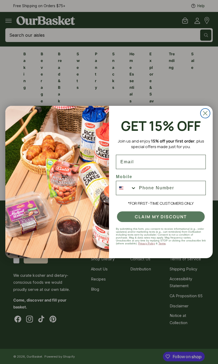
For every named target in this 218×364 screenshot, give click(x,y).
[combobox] (126, 188)
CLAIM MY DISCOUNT (161, 217)
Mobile (124, 176)
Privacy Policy (146, 243)
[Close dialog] (205, 113)
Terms (162, 243)
